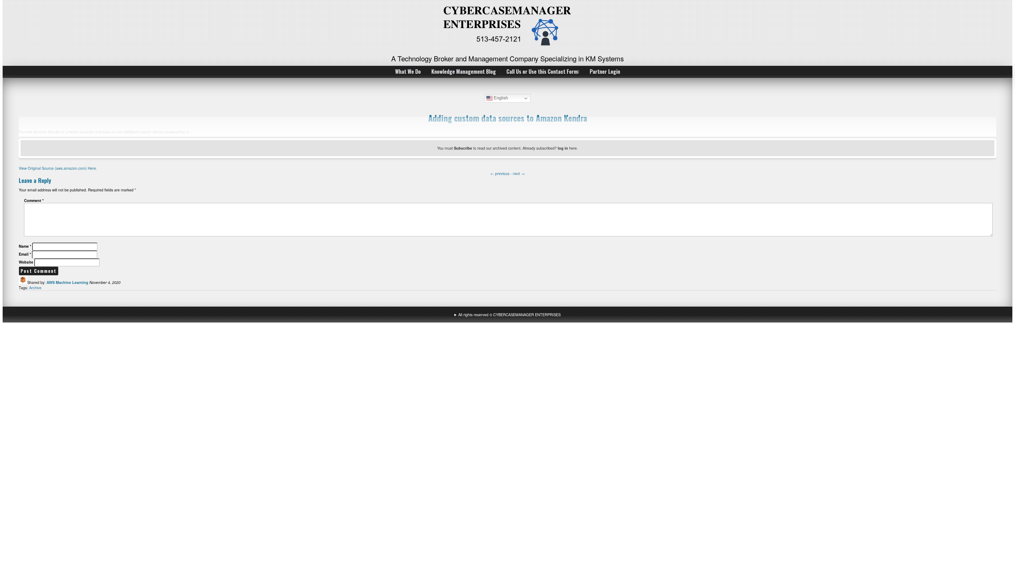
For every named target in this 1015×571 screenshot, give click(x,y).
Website (26, 262)
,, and (508, 314)
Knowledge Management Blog (463, 71)
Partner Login (605, 71)
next (519, 173)
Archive (35, 287)
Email (25, 254)
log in (563, 148)
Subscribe (463, 148)
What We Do (408, 71)
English (500, 98)
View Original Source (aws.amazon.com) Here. (58, 168)
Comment (34, 200)
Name (25, 246)
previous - (501, 173)
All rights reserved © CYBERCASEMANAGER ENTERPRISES (509, 314)
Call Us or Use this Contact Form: (542, 71)
